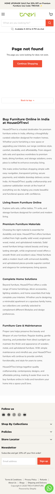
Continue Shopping (27, 63)
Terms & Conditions (13, 479)
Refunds (43, 479)
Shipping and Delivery (37, 482)
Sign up (44, 461)
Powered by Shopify (27, 488)
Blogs (22, 482)
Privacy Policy (31, 479)
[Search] (50, 23)
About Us (12, 482)
